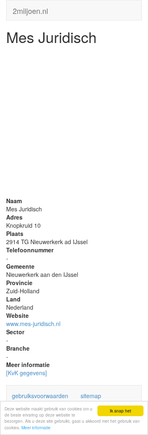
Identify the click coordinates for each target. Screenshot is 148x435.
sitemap (91, 396)
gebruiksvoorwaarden (40, 396)
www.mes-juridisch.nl (33, 323)
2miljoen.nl (30, 9)
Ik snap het (120, 411)
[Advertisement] (74, 123)
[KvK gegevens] (26, 373)
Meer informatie (36, 427)
